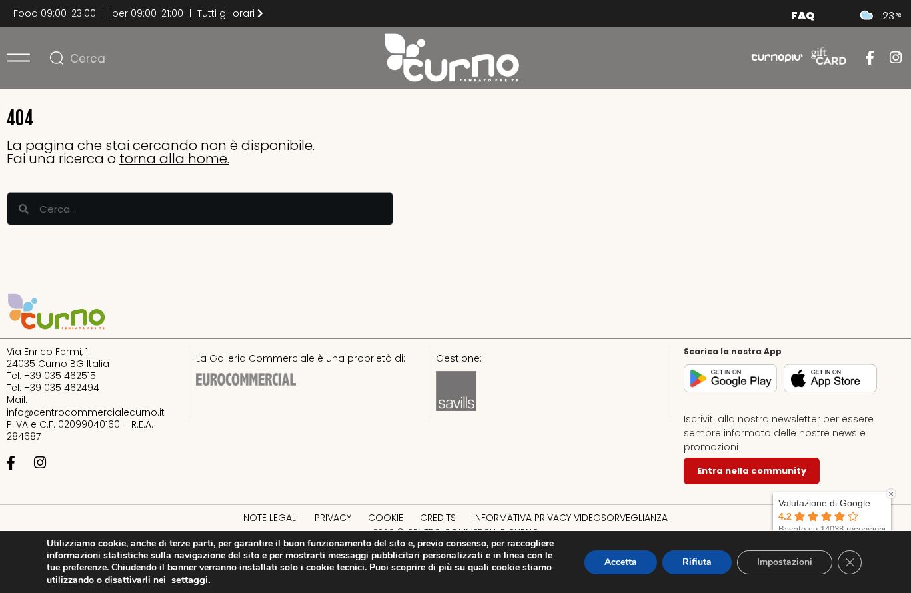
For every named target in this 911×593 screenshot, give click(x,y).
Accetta (620, 562)
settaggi (189, 580)
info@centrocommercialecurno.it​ (86, 412)
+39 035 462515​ (60, 375)
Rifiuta (697, 562)
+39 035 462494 (61, 387)
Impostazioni (784, 562)
